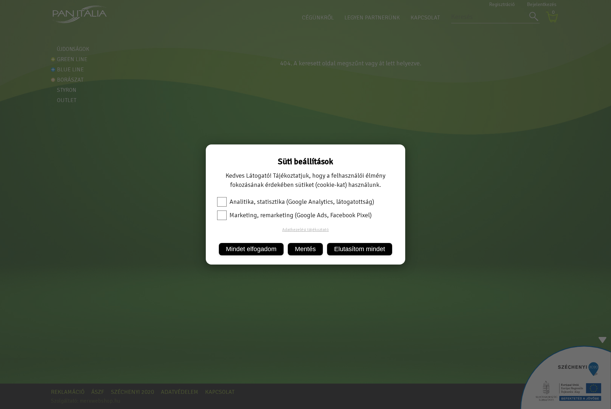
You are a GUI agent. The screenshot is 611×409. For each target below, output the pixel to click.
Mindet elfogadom (251, 249)
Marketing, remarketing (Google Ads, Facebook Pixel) (300, 215)
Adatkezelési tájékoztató (305, 229)
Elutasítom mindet (359, 249)
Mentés (305, 249)
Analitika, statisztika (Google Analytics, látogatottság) (301, 201)
